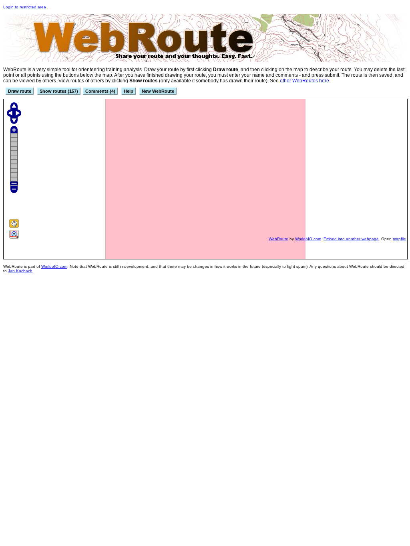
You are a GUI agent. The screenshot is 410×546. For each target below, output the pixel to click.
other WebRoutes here (304, 81)
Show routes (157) (59, 91)
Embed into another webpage (351, 239)
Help (128, 91)
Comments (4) (100, 91)
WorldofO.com (308, 239)
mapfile (399, 239)
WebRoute (278, 239)
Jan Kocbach (20, 271)
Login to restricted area (24, 7)
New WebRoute (158, 91)
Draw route (19, 91)
